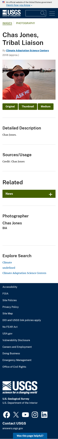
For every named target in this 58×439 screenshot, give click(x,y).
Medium (45, 106)
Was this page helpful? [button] (30, 435)
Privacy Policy (10, 307)
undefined (8, 267)
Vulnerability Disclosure (16, 340)
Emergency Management (16, 360)
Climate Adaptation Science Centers (27, 50)
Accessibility (9, 287)
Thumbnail (28, 106)
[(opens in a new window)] (6, 414)
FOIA (5, 293)
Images (7, 23)
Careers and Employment (17, 347)
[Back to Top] (47, 428)
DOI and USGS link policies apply (21, 320)
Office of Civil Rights (14, 366)
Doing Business (11, 353)
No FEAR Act (9, 327)
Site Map (7, 313)
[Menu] (52, 13)
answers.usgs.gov (12, 428)
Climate (7, 262)
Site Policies (9, 300)
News (9, 193)
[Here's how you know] (29, 4)
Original (10, 106)
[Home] (11, 15)
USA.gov (7, 333)
